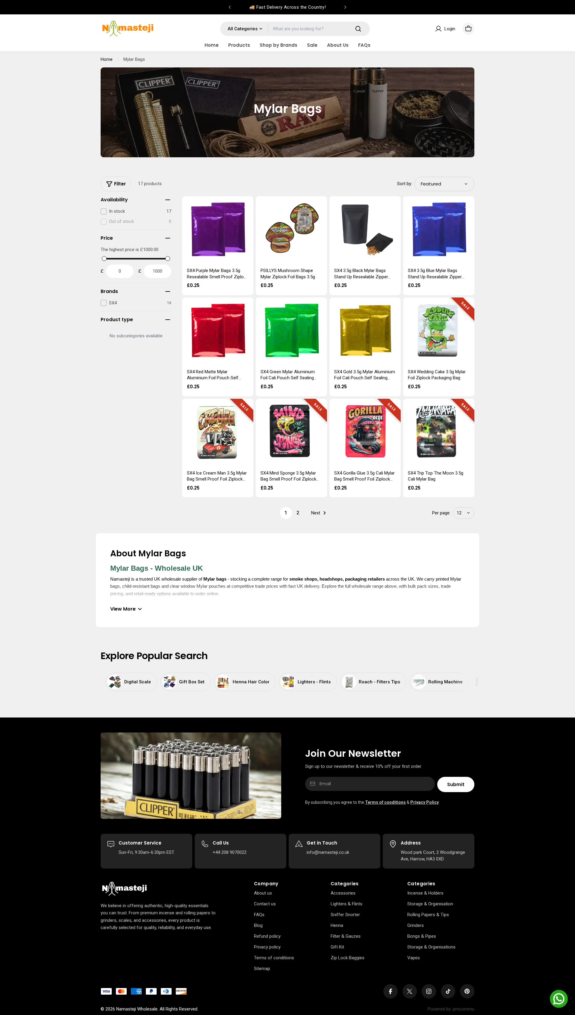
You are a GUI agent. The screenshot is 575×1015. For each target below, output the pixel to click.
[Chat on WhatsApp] (559, 999)
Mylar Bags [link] (134, 59)
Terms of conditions (385, 802)
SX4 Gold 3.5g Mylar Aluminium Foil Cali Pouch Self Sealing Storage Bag (364, 378)
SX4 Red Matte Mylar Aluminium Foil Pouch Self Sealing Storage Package (212, 378)
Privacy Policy (424, 802)
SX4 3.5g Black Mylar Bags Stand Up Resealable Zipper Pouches (361, 277)
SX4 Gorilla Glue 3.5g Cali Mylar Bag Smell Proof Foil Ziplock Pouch (364, 479)
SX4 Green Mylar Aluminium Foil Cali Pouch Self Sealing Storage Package (288, 378)
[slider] (104, 258)
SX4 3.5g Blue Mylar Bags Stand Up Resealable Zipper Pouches (435, 277)
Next (315, 513)
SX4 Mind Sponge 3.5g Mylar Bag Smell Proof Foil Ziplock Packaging (288, 479)
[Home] (124, 888)
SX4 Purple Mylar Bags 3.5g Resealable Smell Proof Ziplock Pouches (217, 277)
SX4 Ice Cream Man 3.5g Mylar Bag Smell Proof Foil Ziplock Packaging (217, 479)
